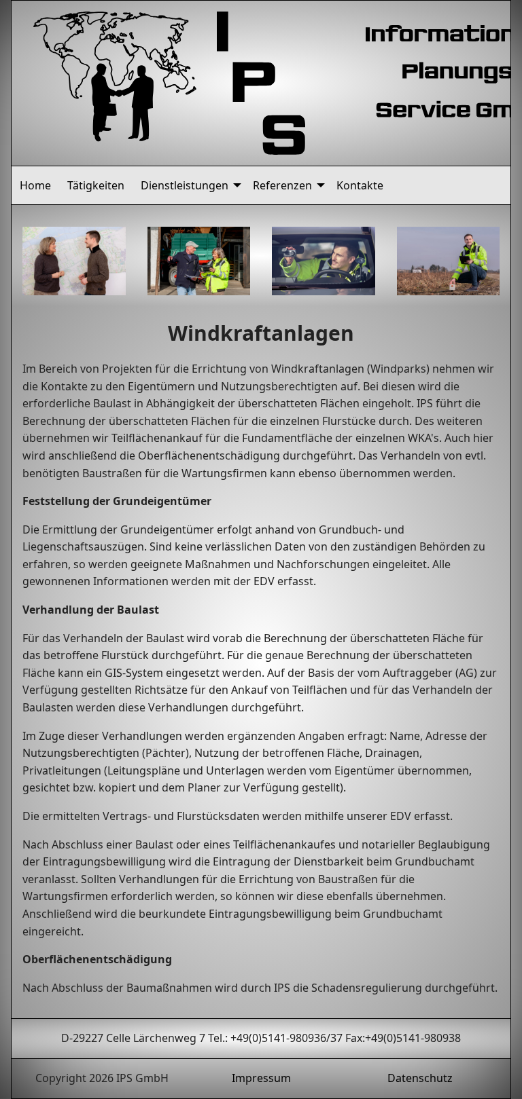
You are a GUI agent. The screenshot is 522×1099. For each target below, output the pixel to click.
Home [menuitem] (35, 185)
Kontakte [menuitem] (359, 185)
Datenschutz (420, 1077)
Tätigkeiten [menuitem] (95, 185)
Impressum (261, 1077)
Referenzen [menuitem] (282, 185)
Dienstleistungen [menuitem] (184, 185)
